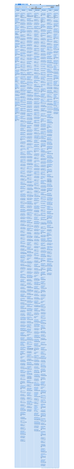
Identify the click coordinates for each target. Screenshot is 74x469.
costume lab (22, 271)
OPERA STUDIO (43, 374)
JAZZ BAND (42, 378)
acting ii (21, 58)
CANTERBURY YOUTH (29, 347)
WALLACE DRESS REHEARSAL (23, 413)
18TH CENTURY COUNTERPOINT (29, 102)
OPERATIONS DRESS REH (36, 414)
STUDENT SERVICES (42, 120)
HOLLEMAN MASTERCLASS (22, 409)
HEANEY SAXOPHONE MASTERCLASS (49, 70)
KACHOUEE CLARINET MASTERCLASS (49, 116)
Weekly (19, 4)
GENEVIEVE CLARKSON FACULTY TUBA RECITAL (17, 72)
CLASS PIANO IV (23, 38)
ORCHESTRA (29, 251)
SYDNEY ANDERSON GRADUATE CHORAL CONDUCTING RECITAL (36, 408)
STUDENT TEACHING (22, 352)
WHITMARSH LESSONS (36, 35)
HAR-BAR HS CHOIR (49, 152)
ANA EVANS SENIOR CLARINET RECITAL (55, 96)
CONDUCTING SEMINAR (22, 82)
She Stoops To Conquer (17, 14)
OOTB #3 (21, 424)
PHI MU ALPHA (55, 51)
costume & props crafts (30, 69)
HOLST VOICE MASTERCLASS (49, 143)
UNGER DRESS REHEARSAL (49, 57)
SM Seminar (28, 217)
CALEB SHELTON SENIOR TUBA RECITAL (49, 260)
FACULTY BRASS (29, 118)
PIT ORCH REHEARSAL (49, 175)
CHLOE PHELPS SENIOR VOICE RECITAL (17, 117)
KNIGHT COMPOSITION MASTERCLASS (49, 121)
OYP (21, 378)
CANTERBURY (29, 359)
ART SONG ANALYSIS (22, 129)
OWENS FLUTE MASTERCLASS (43, 145)
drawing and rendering (30, 163)
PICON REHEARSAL (43, 259)
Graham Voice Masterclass (49, 226)
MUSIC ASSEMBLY (30, 236)
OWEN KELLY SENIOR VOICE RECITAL (17, 103)
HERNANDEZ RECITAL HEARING (23, 31)
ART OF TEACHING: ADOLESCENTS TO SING (30, 83)
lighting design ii (43, 331)
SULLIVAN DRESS (50, 87)
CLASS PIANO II (22, 23)
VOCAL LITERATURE (22, 153)
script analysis (22, 245)
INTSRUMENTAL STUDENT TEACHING (23, 343)
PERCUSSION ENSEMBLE (22, 339)
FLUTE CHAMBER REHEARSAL (50, 165)
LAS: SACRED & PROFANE (29, 62)
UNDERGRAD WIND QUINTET (43, 255)
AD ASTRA (22, 303)
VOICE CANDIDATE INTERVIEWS (37, 137)
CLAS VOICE (22, 314)
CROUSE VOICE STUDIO (43, 401)
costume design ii (29, 87)
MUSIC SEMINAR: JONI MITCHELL (23, 195)
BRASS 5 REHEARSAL (29, 381)
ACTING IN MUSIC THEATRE (30, 114)
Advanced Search (50, 8)
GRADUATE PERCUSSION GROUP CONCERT (17, 20)
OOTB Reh (16, 40)
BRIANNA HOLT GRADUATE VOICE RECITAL (56, 62)
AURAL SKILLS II (29, 23)
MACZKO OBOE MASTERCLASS (36, 340)
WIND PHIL (22, 264)
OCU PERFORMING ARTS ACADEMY (23, 318)
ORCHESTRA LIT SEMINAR (29, 73)
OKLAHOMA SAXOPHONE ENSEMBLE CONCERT (36, 394)
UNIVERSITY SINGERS (22, 261)
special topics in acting (23, 234)
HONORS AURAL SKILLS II (29, 110)
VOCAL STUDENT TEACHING (23, 348)
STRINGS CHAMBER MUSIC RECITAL (50, 207)
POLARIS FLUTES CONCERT (55, 56)
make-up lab (22, 191)
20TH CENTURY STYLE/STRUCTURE (23, 210)
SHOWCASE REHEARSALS (49, 139)
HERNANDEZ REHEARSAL (36, 77)
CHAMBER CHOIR (23, 252)
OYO (21, 421)
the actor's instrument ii (30, 51)
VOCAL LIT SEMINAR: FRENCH (23, 90)
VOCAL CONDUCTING (22, 183)
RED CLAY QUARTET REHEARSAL (43, 50)
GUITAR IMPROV (29, 160)
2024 (39, 4)
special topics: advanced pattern (43, 177)
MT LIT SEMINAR (29, 156)
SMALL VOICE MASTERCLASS (29, 363)
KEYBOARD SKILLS (43, 306)
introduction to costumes (22, 117)
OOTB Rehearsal (22, 436)
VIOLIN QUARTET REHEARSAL (23, 256)
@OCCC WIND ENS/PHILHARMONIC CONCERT (30, 402)
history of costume (22, 291)
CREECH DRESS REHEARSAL (29, 389)
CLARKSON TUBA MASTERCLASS (37, 336)
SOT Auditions (55, 20)
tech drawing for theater (30, 95)
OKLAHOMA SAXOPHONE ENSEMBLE (36, 389)
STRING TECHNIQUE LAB (23, 73)
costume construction (23, 149)
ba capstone (21, 284)
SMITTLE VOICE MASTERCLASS (49, 170)
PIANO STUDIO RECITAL (43, 420)
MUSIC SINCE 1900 (23, 85)
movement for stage (29, 255)
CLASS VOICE (29, 98)
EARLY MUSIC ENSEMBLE (55, 25)
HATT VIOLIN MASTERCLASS (43, 370)
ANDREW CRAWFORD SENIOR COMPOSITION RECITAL (17, 110)
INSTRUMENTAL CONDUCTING (29, 202)
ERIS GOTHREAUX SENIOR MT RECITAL (17, 27)
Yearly (27, 4)
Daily (16, 4)
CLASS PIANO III (29, 44)
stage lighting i (29, 140)
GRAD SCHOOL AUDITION (43, 264)
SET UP (21, 202)
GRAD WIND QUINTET (29, 221)
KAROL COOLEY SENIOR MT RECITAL (55, 67)
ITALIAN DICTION (30, 133)
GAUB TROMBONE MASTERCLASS (37, 375)
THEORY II (22, 26)
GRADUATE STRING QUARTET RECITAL (37, 423)
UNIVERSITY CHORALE (22, 307)
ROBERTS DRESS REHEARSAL (49, 27)
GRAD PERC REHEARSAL (29, 19)
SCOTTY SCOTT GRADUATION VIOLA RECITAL (17, 52)
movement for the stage (23, 217)
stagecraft (21, 69)
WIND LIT (28, 66)
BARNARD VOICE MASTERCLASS (50, 147)
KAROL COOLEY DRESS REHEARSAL (17, 79)
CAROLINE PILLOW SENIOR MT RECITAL (56, 30)
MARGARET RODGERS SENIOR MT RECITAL (55, 83)
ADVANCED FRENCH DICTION (43, 357)
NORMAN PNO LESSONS (43, 427)
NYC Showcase (49, 111)
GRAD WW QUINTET (30, 195)
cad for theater (22, 249)
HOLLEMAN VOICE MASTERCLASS (23, 387)
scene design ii (22, 224)
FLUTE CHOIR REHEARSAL (29, 122)
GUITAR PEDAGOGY (30, 301)
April (37, 4)
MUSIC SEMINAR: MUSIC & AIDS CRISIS (23, 54)
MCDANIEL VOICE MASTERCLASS (50, 203)
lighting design (36, 109)
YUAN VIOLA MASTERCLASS (36, 321)
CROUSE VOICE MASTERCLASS (36, 371)
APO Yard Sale (36, 367)
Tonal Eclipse (42, 423)
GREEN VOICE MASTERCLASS (49, 61)
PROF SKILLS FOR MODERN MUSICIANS (30, 152)
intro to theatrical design (37, 305)
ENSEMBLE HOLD (37, 279)
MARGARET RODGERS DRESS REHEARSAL (23, 432)
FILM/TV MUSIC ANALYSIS (22, 133)
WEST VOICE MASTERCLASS (49, 194)
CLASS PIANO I (22, 214)
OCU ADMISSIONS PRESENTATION (50, 53)
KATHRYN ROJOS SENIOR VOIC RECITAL (55, 76)
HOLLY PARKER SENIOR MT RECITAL (17, 85)
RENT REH (16, 37)
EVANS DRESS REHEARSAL (49, 269)
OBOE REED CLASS (43, 244)
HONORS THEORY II (37, 117)
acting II (21, 42)
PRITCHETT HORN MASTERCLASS (23, 329)
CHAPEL (42, 268)
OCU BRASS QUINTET (29, 243)
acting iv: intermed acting (30, 58)
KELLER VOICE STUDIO (36, 357)
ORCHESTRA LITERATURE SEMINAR (29, 78)
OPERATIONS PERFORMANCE (49, 265)
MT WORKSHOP (22, 113)
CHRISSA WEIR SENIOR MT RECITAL (17, 45)
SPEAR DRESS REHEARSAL (43, 273)
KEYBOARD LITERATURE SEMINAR (29, 330)
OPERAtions (22, 428)
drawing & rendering (30, 188)
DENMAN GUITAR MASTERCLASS (30, 338)
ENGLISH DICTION (30, 209)
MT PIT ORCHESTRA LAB (23, 125)
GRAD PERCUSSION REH (17, 65)
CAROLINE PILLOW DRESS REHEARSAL (43, 450)
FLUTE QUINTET (36, 348)
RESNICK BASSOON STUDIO (23, 371)
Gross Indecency (22, 375)
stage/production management (22, 295)
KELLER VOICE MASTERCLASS (49, 91)
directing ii (21, 231)
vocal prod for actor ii (37, 328)
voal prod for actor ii (29, 268)
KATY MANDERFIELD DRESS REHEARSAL (37, 383)
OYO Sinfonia (22, 398)
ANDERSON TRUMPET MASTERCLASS (22, 334)
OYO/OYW (22, 367)
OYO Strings (22, 394)
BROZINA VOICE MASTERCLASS (43, 414)
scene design (22, 179)
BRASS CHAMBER (30, 198)
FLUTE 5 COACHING (49, 126)
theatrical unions (29, 286)
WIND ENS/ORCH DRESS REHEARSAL (30, 276)
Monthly (23, 4)
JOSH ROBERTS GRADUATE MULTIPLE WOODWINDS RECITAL (55, 46)
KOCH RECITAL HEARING (49, 31)
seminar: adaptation (23, 164)
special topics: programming (22, 280)
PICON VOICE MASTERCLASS (49, 185)
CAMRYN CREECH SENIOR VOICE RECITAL (50, 248)
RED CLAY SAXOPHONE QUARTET (29, 394)
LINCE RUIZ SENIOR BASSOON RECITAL (37, 418)
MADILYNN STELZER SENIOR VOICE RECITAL (55, 36)
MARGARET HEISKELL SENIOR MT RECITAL (17, 59)
